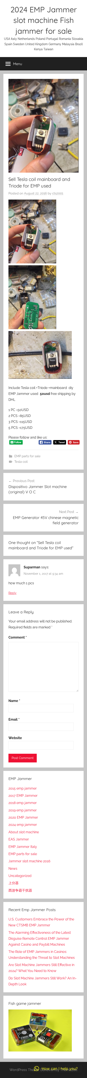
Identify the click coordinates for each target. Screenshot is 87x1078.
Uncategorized (19, 876)
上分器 (13, 883)
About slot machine (23, 832)
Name (14, 701)
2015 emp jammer (22, 788)
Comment (17, 637)
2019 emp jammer (22, 810)
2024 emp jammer (22, 825)
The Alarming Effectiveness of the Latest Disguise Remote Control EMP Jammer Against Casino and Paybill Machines (39, 939)
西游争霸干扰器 (20, 890)
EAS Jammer (18, 839)
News (12, 869)
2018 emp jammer (22, 803)
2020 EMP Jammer (23, 817)
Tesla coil (21, 462)
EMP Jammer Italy (22, 847)
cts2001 (57, 193)
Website (15, 738)
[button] (56, 1068)
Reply (12, 593)
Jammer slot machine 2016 (29, 861)
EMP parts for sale (27, 456)
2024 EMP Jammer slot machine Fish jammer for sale (43, 20)
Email (14, 719)
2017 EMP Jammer (23, 796)
